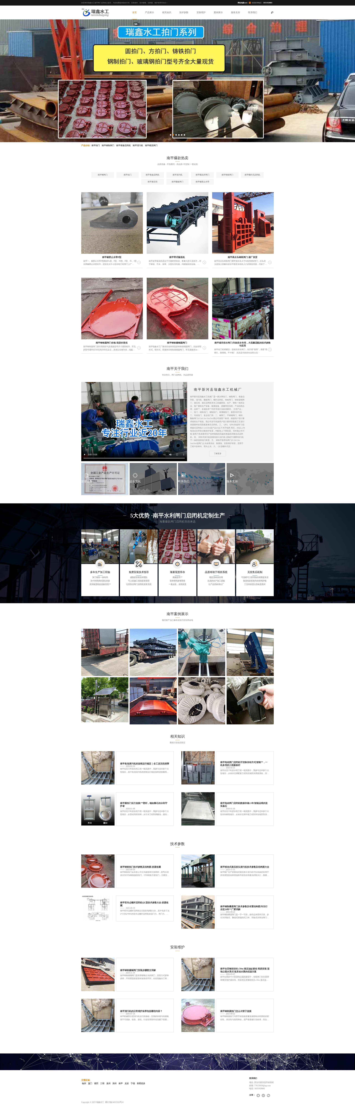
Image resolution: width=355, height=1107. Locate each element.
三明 (102, 1083)
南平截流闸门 (151, 145)
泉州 (108, 1083)
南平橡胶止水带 (202, 182)
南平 (121, 1083)
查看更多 (141, 1083)
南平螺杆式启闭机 (252, 175)
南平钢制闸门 (108, 145)
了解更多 (217, 453)
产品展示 (149, 12)
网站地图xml (242, 3)
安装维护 (201, 12)
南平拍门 (96, 145)
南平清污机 (138, 145)
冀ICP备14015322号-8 (114, 1102)
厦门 (90, 1083)
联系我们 (252, 12)
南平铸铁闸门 (227, 175)
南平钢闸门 (102, 175)
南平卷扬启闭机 (123, 145)
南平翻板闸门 (177, 182)
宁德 (133, 1083)
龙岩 (127, 1083)
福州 (84, 1083)
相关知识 (166, 12)
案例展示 (218, 12)
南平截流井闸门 (202, 175)
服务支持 (235, 12)
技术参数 (183, 12)
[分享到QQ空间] (258, 1096)
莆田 (96, 1083)
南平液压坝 (152, 182)
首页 (134, 12)
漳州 (114, 1083)
